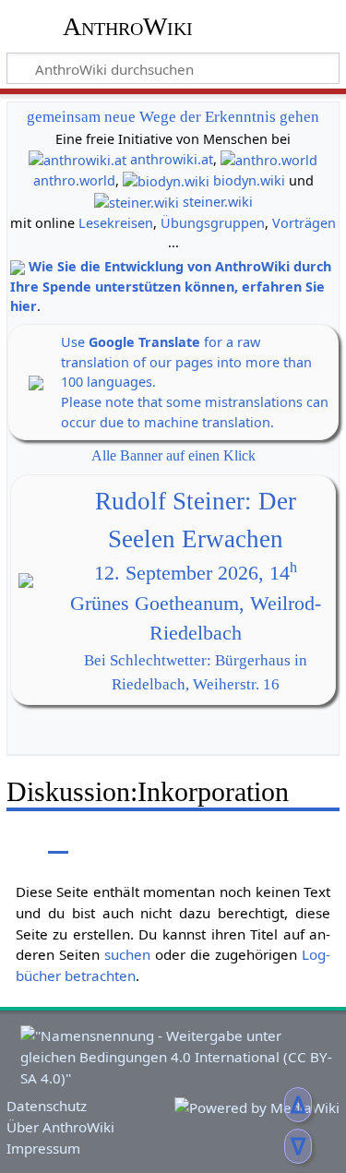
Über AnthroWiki (60, 1127)
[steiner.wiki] (136, 201)
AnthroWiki (128, 27)
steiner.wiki (218, 201)
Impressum (43, 1148)
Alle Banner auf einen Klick (173, 455)
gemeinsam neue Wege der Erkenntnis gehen (173, 117)
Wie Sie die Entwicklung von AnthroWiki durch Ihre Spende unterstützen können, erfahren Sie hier (170, 286)
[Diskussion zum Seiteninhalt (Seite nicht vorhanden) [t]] (58, 839)
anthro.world (74, 180)
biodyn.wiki (249, 180)
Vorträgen (304, 223)
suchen (127, 954)
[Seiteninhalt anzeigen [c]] (16, 839)
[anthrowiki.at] (77, 159)
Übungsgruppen (213, 223)
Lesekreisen (115, 223)
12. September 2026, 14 (195, 573)
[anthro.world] (269, 159)
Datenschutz (46, 1105)
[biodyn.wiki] (166, 180)
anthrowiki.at (171, 159)
